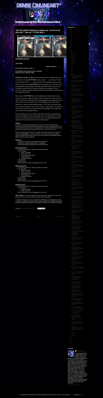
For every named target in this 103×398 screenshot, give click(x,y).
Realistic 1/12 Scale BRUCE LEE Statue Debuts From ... (76, 122)
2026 (71, 29)
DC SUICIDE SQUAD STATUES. (76, 86)
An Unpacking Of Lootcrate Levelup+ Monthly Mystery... (76, 286)
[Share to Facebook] (43, 208)
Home (39, 216)
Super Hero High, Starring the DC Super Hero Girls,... (77, 273)
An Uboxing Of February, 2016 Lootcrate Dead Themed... (77, 166)
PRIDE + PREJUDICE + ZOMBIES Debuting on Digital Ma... (77, 77)
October (73, 58)
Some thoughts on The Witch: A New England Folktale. (77, 153)
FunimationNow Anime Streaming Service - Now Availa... (76, 258)
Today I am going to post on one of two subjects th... (77, 158)
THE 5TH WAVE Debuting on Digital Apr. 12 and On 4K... (77, 188)
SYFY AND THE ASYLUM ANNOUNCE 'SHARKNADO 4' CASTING (77, 233)
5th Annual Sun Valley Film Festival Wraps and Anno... (76, 244)
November (74, 56)
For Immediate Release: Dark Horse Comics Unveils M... (77, 112)
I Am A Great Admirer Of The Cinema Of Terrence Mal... (77, 312)
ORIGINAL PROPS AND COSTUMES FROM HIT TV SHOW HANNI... (77, 127)
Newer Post (18, 216)
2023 (71, 36)
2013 (71, 342)
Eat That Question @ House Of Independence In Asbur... (76, 147)
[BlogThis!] (40, 208)
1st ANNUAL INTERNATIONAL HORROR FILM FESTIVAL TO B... (76, 217)
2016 (71, 51)
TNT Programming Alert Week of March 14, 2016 (77, 323)
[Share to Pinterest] (44, 208)
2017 (71, 49)
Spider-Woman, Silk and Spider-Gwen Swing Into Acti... (77, 211)
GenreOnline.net (81, 351)
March (72, 73)
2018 (71, 47)
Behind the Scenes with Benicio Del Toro (76, 282)
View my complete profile (74, 384)
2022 (71, 38)
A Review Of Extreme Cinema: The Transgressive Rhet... (77, 202)
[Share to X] (41, 208)
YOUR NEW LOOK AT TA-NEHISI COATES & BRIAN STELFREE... (77, 206)
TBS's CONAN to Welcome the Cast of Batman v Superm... (76, 183)
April (72, 71)
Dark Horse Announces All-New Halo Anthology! (77, 197)
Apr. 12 (57, 66)
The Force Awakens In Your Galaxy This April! (77, 307)
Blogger (81, 394)
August (73, 62)
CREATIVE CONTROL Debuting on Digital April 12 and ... (77, 142)
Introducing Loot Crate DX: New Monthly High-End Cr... (77, 137)
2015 (71, 338)
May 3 (34, 68)
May (72, 69)
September (74, 60)
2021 (71, 41)
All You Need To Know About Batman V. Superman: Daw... (76, 227)
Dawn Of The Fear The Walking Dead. (76, 290)
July (72, 64)
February (73, 333)
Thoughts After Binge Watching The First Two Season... (77, 295)
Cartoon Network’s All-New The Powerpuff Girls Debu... (76, 223)
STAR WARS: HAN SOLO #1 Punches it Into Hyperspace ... (77, 253)
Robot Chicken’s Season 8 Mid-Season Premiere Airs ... (77, 268)
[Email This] (38, 208)
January (73, 335)
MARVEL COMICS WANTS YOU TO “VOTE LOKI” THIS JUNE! (76, 317)
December (74, 53)
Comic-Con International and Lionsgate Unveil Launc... (77, 193)
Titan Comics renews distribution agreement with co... (77, 176)
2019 (71, 45)
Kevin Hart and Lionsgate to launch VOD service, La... (77, 95)
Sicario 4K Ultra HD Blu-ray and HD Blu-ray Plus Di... (77, 117)
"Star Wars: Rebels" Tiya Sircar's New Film (77, 299)
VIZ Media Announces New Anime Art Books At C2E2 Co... (77, 132)
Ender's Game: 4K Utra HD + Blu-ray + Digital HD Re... (77, 107)
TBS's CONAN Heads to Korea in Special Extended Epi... (77, 90)
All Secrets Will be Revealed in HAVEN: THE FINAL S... (76, 249)
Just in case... (74, 103)
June (72, 67)
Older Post (60, 216)
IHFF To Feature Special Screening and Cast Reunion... (77, 171)
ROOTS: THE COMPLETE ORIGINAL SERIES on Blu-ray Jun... (77, 328)
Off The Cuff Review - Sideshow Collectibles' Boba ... (77, 303)
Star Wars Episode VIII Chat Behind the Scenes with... (76, 278)
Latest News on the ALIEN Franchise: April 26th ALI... (77, 82)
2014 (71, 340)
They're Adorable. (75, 179)
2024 (71, 34)
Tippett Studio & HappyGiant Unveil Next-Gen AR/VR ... (76, 100)
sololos (71, 394)
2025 (71, 32)
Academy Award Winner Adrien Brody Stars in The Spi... (77, 239)
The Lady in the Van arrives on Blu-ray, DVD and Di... (77, 263)
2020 (71, 43)
